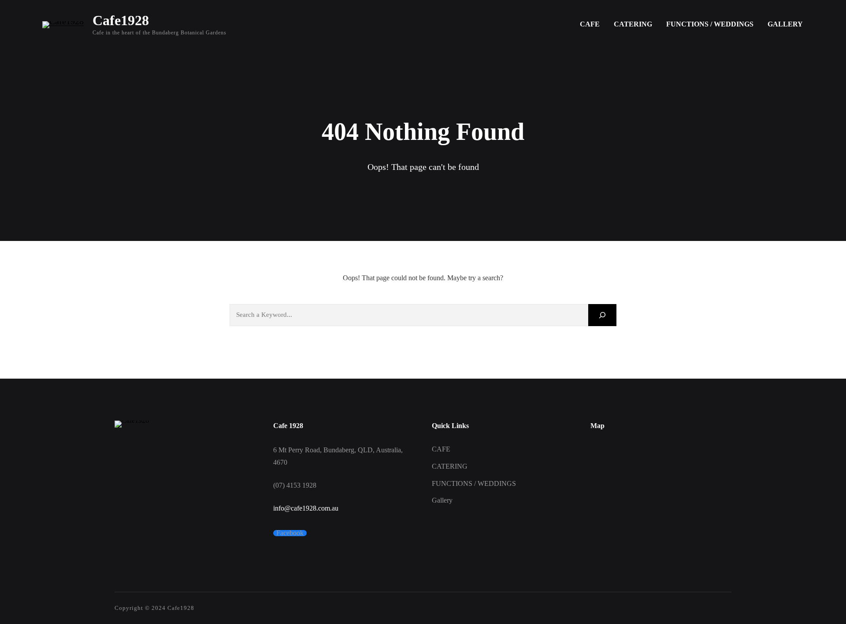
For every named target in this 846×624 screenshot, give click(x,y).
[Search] (602, 315)
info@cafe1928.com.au (305, 508)
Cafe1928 (121, 20)
